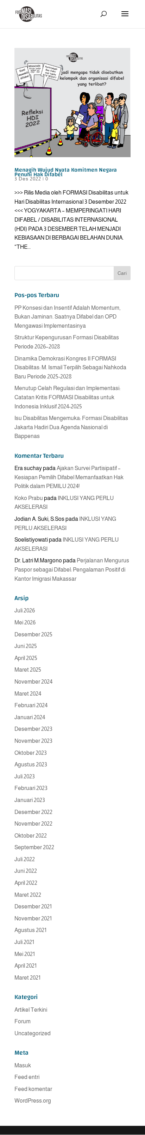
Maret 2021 (27, 978)
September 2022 (34, 847)
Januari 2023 (29, 800)
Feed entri (26, 1077)
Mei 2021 (24, 954)
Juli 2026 (24, 610)
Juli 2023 (24, 776)
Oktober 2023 (30, 753)
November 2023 (33, 741)
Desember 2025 (33, 634)
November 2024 (33, 682)
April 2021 (25, 966)
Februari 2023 (31, 788)
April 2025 (25, 658)
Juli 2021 (24, 942)
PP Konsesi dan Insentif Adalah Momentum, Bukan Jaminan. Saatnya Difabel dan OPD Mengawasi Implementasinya (67, 317)
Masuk (22, 1065)
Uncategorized (32, 1033)
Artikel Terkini (30, 1010)
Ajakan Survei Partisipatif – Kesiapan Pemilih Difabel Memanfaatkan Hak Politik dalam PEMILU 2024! (69, 477)
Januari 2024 (29, 717)
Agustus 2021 (30, 930)
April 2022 (25, 883)
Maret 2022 (27, 895)
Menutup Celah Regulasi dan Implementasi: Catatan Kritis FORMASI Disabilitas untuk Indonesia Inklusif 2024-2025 (67, 397)
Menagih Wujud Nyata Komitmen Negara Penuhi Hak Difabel (65, 172)
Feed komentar (33, 1089)
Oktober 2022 (30, 836)
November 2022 (33, 824)
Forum (22, 1021)
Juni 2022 (25, 871)
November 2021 (33, 918)
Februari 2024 (31, 705)
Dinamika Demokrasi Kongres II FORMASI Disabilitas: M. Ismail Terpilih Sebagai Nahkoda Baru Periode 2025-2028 (70, 368)
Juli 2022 (24, 859)
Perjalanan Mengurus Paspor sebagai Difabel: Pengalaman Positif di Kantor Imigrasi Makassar (71, 569)
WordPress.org (32, 1101)
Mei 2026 (25, 622)
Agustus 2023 (30, 764)
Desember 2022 (33, 812)
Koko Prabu (28, 498)
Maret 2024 (27, 694)
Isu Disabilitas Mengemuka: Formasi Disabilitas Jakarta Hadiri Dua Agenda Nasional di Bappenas (71, 427)
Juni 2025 (25, 646)
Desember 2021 (33, 906)
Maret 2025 (27, 670)
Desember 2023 (33, 729)
